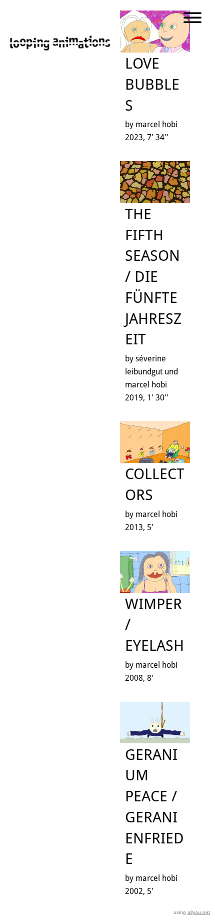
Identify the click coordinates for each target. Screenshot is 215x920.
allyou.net (199, 912)
